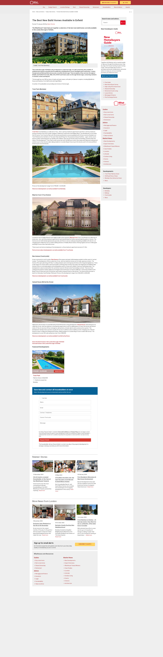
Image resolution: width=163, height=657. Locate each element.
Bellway (107, 193)
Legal (37, 578)
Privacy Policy (74, 431)
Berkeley (107, 191)
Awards (128, 7)
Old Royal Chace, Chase (111, 176)
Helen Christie (51, 24)
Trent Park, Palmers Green (112, 174)
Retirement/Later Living (111, 91)
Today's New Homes (50, 11)
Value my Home (39, 584)
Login (126, 2)
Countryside (108, 195)
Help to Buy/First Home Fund (112, 86)
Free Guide (108, 82)
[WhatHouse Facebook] (129, 12)
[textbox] (111, 22)
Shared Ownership (84, 7)
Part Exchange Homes (111, 97)
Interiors (67, 580)
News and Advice (40, 11)
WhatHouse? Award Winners (72, 565)
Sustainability (39, 581)
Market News (68, 557)
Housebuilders (107, 7)
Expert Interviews (70, 563)
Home (33, 11)
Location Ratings (65, 7)
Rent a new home (40, 563)
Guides (36, 557)
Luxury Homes (109, 93)
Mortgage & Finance (110, 95)
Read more (42, 490)
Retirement (96, 7)
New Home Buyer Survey (111, 84)
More (106, 180)
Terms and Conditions (63, 431)
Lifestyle (67, 573)
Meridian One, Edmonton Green (113, 178)
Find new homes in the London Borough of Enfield (46, 343)
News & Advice (118, 7)
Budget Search (53, 7)
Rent (74, 7)
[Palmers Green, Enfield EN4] (48, 359)
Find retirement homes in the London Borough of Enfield (48, 341)
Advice (36, 571)
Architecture (68, 583)
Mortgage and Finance (41, 573)
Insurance (38, 576)
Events (67, 578)
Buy (44, 7)
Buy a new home (40, 560)
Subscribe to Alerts (110, 2)
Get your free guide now (110, 76)
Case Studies (68, 568)
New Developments (70, 560)
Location (67, 570)
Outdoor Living (69, 575)
